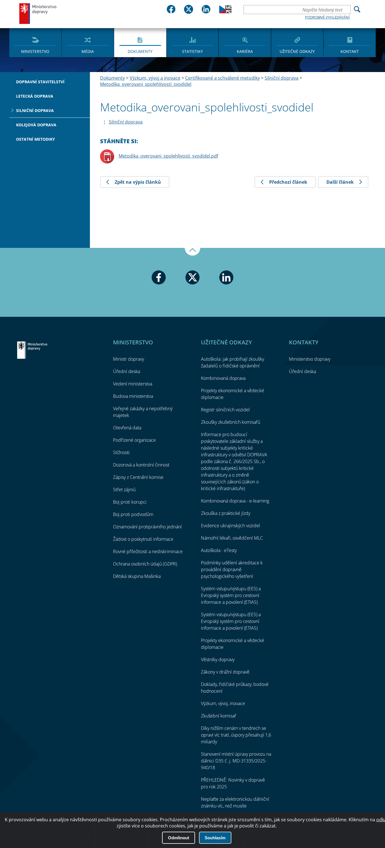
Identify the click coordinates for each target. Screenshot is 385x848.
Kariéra (245, 51)
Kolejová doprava (36, 124)
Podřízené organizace (134, 440)
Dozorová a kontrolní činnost (141, 465)
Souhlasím (215, 837)
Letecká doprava (34, 96)
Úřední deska (126, 371)
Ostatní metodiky (35, 139)
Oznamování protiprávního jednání (147, 527)
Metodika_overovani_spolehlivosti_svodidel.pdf (168, 156)
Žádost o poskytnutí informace (143, 539)
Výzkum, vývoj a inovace (155, 78)
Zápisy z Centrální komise (138, 477)
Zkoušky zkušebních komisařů (230, 422)
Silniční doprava (35, 110)
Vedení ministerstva (132, 384)
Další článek (340, 182)
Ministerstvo (35, 51)
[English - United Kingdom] (225, 12)
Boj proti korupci (130, 502)
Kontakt (349, 51)
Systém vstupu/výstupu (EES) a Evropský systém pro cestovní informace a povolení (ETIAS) (231, 595)
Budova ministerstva (133, 396)
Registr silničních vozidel (225, 410)
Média (87, 51)
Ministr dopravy (128, 359)
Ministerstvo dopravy (38, 13)
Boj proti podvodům (133, 514)
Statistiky (192, 51)
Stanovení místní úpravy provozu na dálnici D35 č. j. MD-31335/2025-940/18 (236, 761)
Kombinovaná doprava (223, 378)
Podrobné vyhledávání (327, 17)
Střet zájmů (124, 489)
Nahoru (192, 252)
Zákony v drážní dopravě (225, 672)
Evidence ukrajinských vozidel (230, 525)
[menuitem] (35, 42)
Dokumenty (140, 51)
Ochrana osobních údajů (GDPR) (145, 564)
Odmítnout (178, 837)
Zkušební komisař (218, 716)
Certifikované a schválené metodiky (222, 78)
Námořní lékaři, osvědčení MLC (232, 538)
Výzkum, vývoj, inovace (223, 703)
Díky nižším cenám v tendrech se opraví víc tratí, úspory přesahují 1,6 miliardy (236, 735)
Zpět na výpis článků (138, 182)
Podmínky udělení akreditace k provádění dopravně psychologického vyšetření (232, 569)
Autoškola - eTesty (219, 550)
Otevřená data (127, 428)
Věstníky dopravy (217, 659)
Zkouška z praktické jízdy (225, 513)
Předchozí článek (288, 182)
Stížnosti (121, 452)
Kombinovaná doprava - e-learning (235, 501)
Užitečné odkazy (297, 51)
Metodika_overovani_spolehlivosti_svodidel (145, 84)
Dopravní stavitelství (40, 81)
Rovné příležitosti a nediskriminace (148, 551)
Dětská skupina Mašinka (137, 576)
